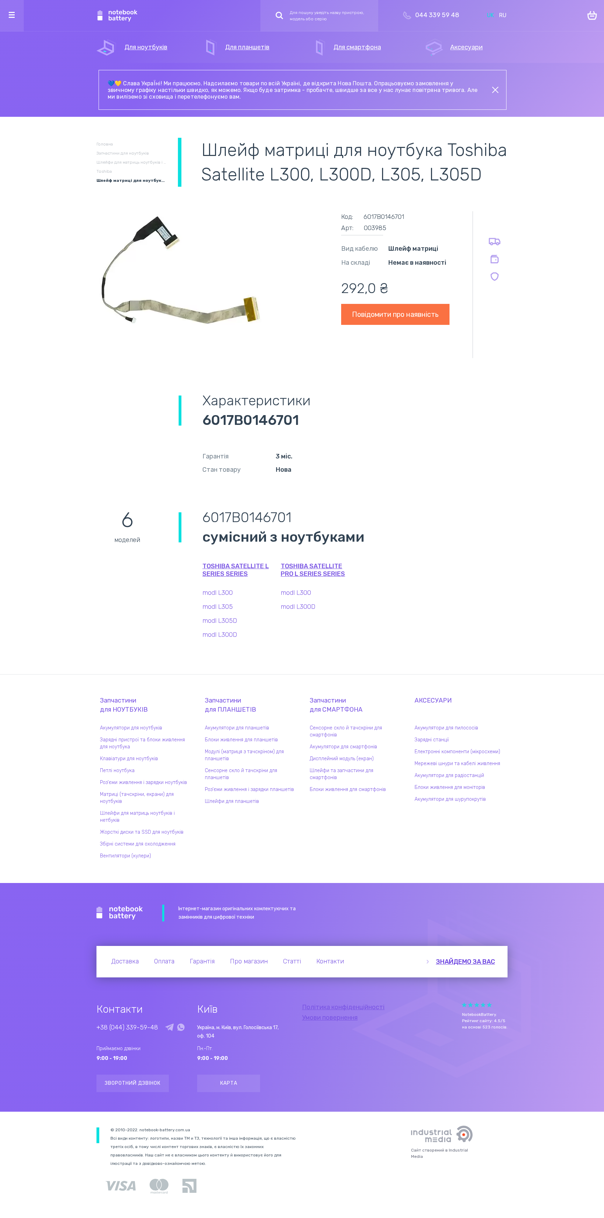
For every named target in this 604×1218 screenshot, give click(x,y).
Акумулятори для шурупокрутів (450, 799)
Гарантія (202, 961)
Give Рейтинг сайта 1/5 (464, 1005)
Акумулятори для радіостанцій (449, 775)
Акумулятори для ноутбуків (131, 728)
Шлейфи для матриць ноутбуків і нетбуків (137, 816)
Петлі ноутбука (117, 771)
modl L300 (217, 593)
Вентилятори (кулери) (125, 856)
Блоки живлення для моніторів (450, 787)
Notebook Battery (119, 913)
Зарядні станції (432, 740)
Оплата (164, 961)
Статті (292, 961)
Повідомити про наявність (395, 314)
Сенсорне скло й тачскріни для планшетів (241, 774)
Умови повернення (330, 1017)
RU (502, 15)
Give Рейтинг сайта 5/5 (489, 1005)
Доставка (125, 961)
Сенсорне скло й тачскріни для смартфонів (346, 731)
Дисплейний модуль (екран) (342, 759)
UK (490, 15)
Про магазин (249, 961)
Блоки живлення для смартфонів (348, 789)
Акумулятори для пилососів (446, 728)
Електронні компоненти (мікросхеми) (457, 752)
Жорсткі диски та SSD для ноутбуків (142, 832)
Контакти (330, 961)
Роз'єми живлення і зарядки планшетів (249, 789)
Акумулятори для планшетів (237, 728)
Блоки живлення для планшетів (241, 740)
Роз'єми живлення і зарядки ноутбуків (143, 782)
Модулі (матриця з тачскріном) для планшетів (244, 755)
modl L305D (219, 621)
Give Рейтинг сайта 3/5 (477, 1005)
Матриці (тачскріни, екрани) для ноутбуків (137, 797)
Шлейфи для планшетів (232, 801)
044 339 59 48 (437, 15)
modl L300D (219, 635)
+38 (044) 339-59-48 (127, 1027)
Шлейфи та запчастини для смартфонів (341, 774)
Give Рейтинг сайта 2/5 (470, 1005)
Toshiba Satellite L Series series (235, 570)
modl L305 (217, 607)
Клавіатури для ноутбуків (129, 759)
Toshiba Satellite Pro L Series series (313, 570)
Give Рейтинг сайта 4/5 (483, 1005)
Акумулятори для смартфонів (343, 747)
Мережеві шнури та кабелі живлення (457, 764)
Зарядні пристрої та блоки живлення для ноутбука (142, 743)
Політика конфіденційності (343, 1007)
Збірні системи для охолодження (137, 844)
